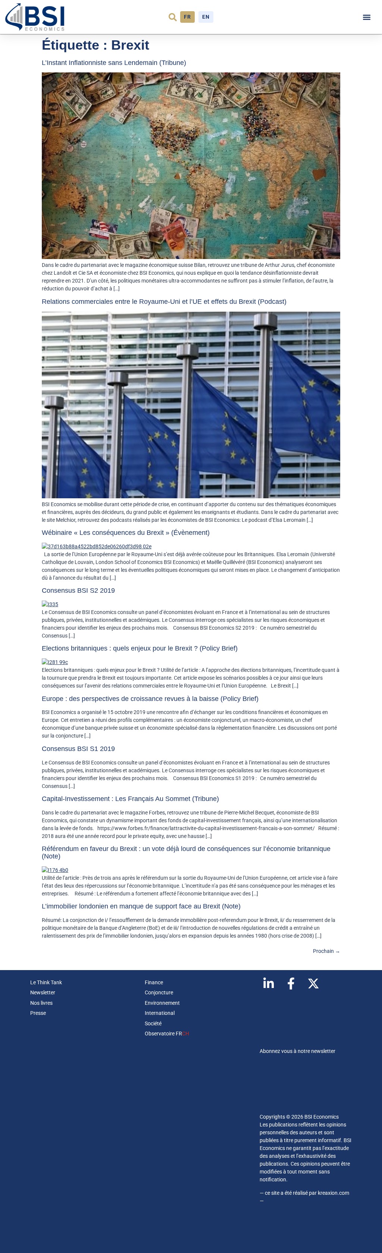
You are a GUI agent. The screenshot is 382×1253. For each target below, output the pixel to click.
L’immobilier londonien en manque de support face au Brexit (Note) (141, 906)
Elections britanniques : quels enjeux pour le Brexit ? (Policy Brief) (140, 648)
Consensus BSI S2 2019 (78, 590)
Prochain (326, 951)
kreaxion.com (333, 1193)
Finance (154, 982)
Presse (38, 1013)
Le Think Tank (46, 982)
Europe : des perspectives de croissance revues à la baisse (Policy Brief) (150, 698)
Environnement (162, 1003)
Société (153, 1023)
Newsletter (42, 992)
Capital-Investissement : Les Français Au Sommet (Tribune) (130, 798)
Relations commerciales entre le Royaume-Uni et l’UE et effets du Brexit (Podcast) (164, 301)
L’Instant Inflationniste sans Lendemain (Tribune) (114, 62)
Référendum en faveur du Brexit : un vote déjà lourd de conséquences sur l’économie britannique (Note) (186, 852)
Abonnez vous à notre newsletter (297, 1051)
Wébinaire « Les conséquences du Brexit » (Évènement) (126, 532)
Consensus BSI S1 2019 (78, 748)
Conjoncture (159, 992)
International (160, 1013)
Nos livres (41, 1003)
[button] (172, 17)
